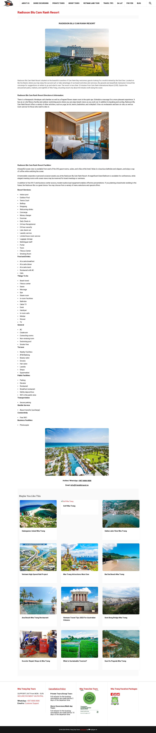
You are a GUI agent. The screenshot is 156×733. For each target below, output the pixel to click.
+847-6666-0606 (84, 481)
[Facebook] (112, 695)
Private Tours (58, 3)
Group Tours (73, 3)
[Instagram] (118, 695)
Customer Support (32, 703)
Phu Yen (129, 3)
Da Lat (120, 3)
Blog (139, 3)
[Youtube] (115, 695)
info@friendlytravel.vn (79, 485)
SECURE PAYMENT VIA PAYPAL (30, 696)
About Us (25, 3)
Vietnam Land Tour (91, 3)
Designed (83, 729)
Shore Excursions (40, 3)
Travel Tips (108, 3)
